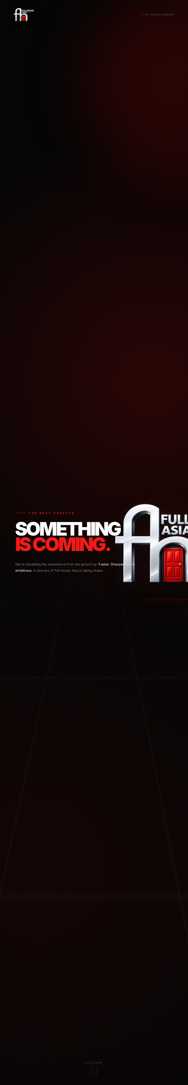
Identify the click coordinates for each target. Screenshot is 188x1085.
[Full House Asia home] (24, 14)
